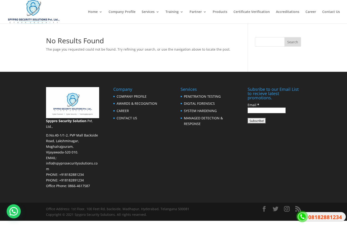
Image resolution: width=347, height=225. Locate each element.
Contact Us (331, 12)
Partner (196, 12)
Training (172, 12)
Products (220, 12)
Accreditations (287, 12)
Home (93, 12)
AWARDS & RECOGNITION (137, 103)
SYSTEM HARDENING (200, 110)
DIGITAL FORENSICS (199, 103)
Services (148, 12)
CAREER (123, 110)
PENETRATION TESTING (202, 96)
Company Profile (122, 12)
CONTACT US (127, 118)
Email (253, 105)
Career (310, 12)
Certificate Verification (251, 12)
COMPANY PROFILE (132, 96)
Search (292, 42)
